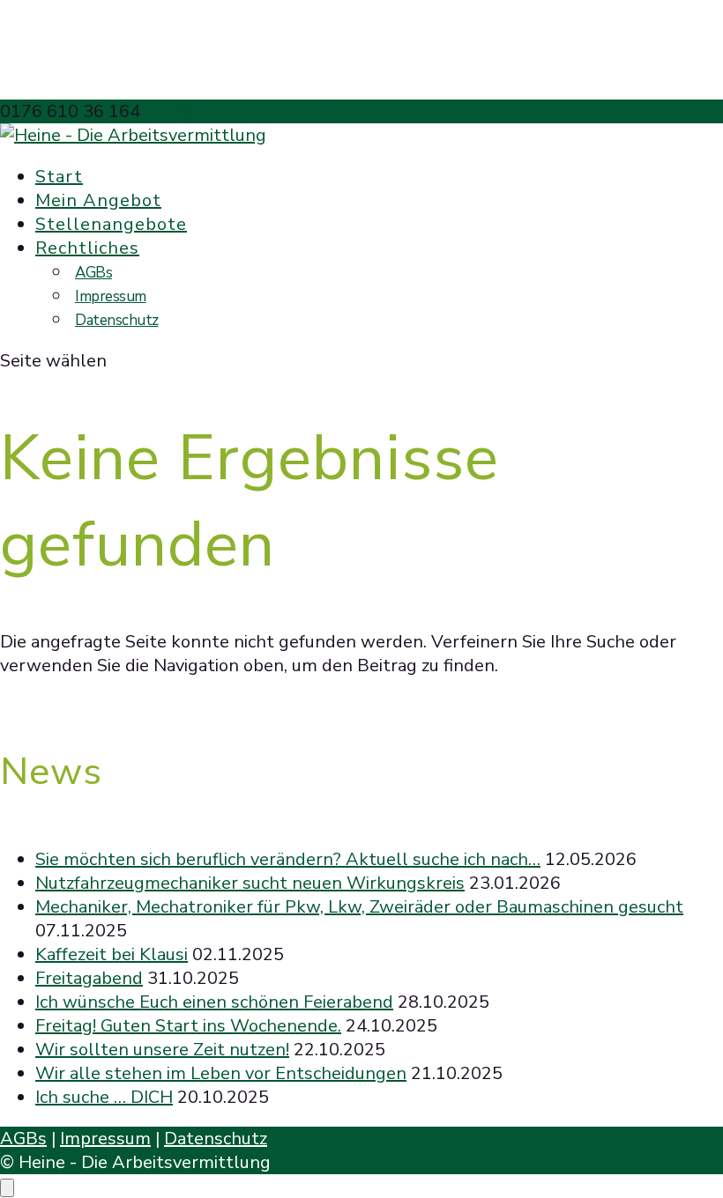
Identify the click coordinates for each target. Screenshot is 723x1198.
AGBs (93, 273)
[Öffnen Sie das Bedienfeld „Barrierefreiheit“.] (7, 1188)
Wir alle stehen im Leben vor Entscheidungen (220, 1073)
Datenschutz (117, 320)
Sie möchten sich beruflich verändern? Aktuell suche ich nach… (287, 859)
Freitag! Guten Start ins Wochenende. (188, 1026)
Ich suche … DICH (104, 1097)
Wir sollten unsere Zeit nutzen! (162, 1049)
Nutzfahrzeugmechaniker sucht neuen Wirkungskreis (250, 883)
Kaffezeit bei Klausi (111, 954)
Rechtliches (87, 248)
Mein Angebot (98, 200)
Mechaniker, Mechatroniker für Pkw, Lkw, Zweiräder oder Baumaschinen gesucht (359, 907)
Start (59, 177)
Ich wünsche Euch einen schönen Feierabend (214, 1002)
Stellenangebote (111, 224)
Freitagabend (89, 978)
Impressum (110, 296)
